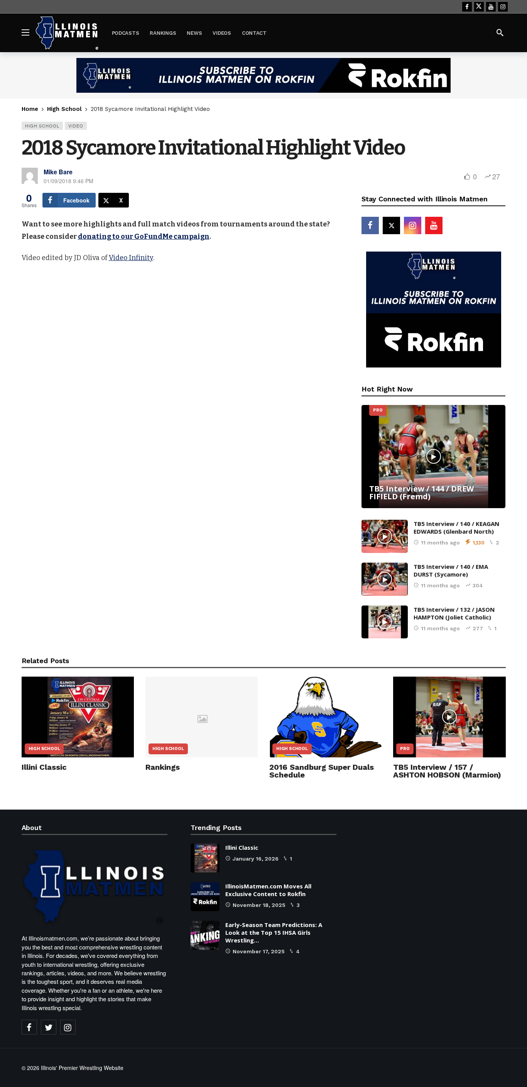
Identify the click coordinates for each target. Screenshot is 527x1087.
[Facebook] (467, 7)
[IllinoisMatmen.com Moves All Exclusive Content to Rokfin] (205, 896)
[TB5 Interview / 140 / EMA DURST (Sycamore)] (384, 579)
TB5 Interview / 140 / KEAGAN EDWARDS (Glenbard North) (456, 527)
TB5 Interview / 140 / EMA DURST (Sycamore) (451, 570)
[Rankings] (201, 717)
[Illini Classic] (78, 717)
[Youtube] (491, 7)
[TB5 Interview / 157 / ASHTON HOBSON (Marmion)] (449, 717)
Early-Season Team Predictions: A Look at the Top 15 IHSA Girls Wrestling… (273, 932)
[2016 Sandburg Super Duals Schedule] (325, 717)
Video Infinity (131, 257)
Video (75, 125)
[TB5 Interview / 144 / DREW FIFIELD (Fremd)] (433, 456)
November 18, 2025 (259, 905)
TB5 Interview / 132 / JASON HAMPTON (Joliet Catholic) (454, 613)
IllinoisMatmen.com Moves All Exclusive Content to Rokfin (268, 890)
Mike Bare (58, 171)
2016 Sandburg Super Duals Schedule (321, 770)
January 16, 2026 (256, 859)
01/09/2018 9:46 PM (68, 181)
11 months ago (440, 542)
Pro (377, 410)
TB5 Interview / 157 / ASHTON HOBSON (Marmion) (447, 770)
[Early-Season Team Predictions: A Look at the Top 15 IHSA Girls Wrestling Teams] (205, 935)
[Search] (500, 32)
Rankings (162, 767)
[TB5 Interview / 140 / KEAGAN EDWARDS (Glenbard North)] (384, 536)
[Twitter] (48, 1027)
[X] (479, 7)
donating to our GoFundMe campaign (143, 236)
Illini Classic (44, 767)
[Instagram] (503, 7)
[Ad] (263, 75)
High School (42, 125)
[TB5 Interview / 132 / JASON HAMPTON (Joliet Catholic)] (384, 622)
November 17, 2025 (259, 951)
